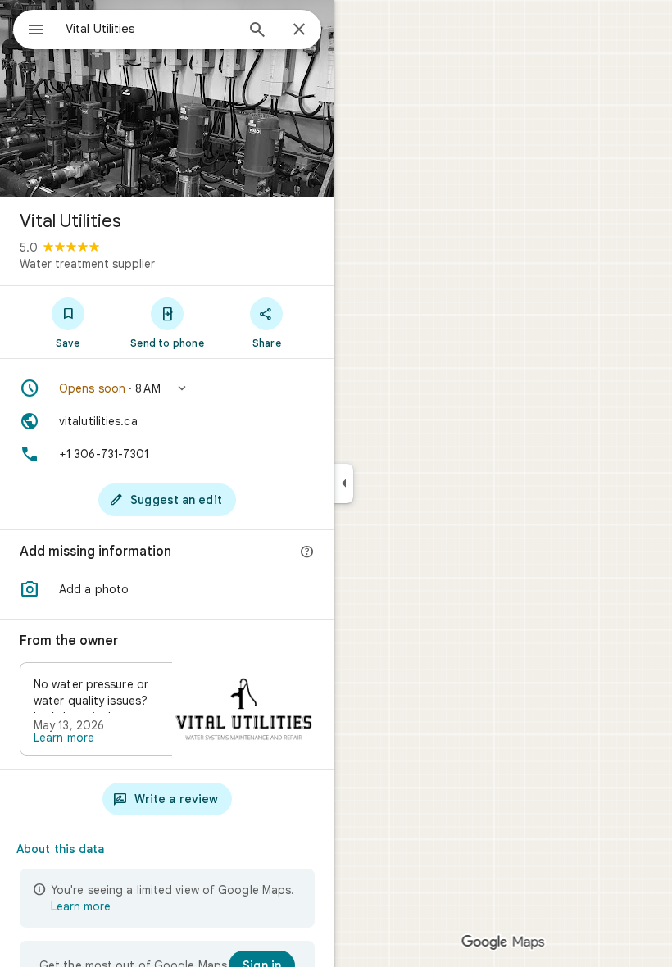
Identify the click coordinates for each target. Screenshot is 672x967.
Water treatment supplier (87, 264)
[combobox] (150, 29)
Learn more (64, 737)
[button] (167, 388)
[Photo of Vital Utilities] (167, 98)
